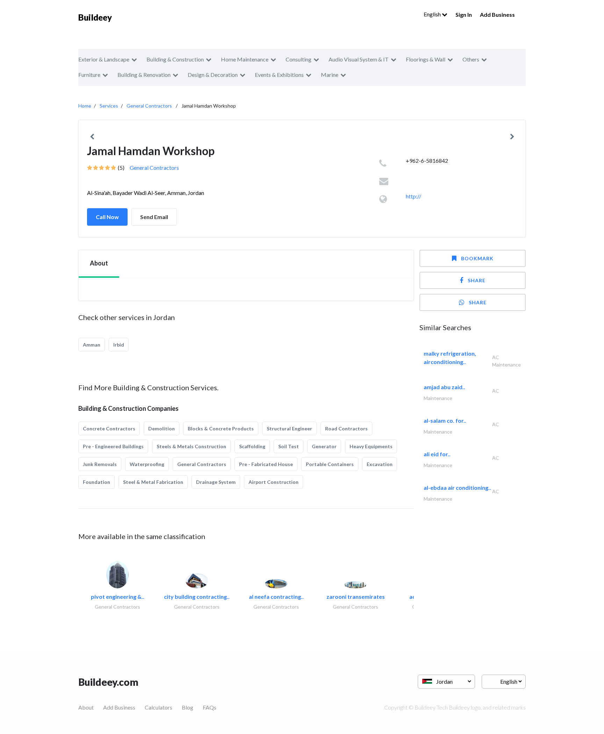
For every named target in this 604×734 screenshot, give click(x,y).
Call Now (107, 216)
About (86, 707)
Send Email (154, 216)
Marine (329, 74)
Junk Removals (100, 464)
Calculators (158, 707)
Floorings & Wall (425, 59)
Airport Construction (274, 482)
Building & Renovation (144, 74)
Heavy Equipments (371, 446)
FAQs (209, 707)
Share (477, 280)
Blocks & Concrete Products (221, 428)
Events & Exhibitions (279, 74)
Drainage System (216, 482)
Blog (187, 707)
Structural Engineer (289, 428)
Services (109, 106)
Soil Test (288, 446)
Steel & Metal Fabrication (153, 482)
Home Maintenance (244, 59)
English (433, 14)
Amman (91, 345)
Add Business (497, 14)
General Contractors (149, 106)
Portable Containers (330, 464)
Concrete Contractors (109, 428)
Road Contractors (346, 428)
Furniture (89, 74)
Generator (324, 446)
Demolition (161, 428)
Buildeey (95, 17)
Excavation (380, 464)
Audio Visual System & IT (359, 59)
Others (470, 59)
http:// (413, 196)
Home (84, 106)
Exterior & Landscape (103, 59)
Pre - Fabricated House (266, 464)
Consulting (298, 59)
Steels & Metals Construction (191, 446)
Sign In (463, 14)
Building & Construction (175, 59)
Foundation (96, 482)
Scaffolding (252, 446)
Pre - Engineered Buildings (113, 446)
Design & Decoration (213, 74)
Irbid (118, 345)
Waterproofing (147, 464)
